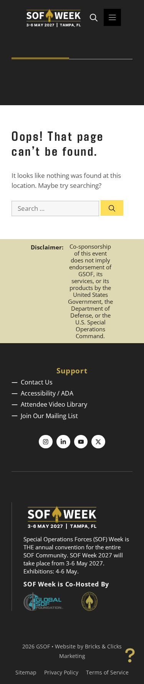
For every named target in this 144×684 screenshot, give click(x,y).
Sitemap (25, 672)
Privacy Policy (61, 672)
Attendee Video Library (54, 404)
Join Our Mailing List (49, 416)
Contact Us (37, 382)
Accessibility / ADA (47, 393)
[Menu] (112, 17)
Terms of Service (107, 672)
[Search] (112, 208)
